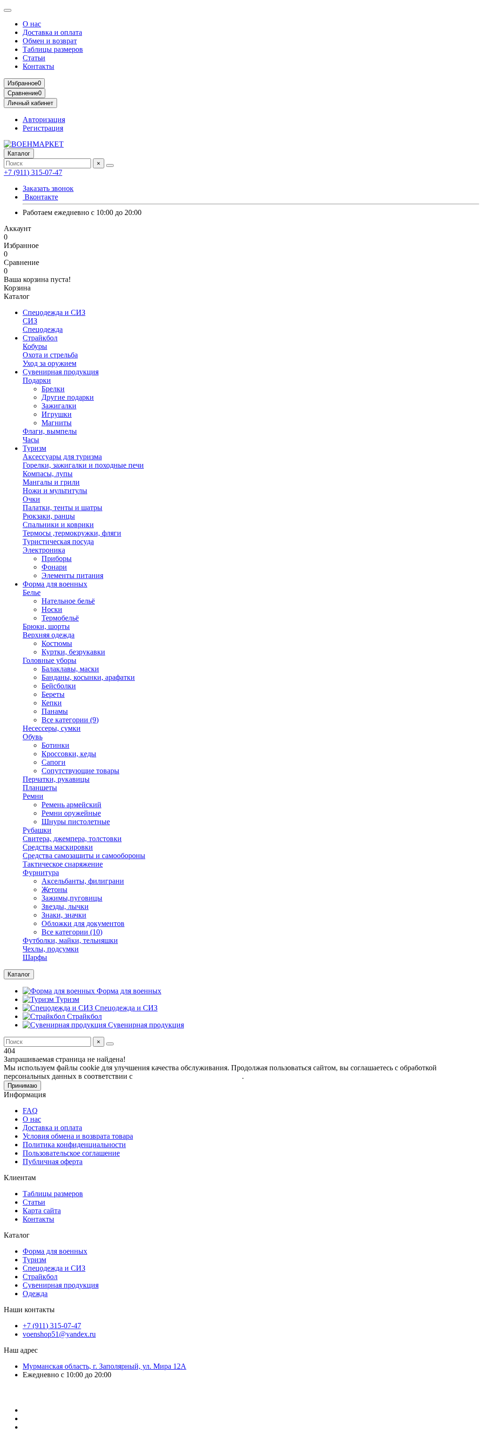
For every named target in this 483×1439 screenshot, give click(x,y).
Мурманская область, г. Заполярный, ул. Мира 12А (104, 1366)
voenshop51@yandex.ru (59, 1334)
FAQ (30, 1111)
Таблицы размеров (53, 49)
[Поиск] (110, 165)
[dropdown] (7, 10)
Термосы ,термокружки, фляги (72, 533)
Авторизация (44, 120)
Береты (53, 694)
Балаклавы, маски (70, 669)
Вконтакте (40, 197)
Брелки (53, 389)
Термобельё (60, 618)
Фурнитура (41, 872)
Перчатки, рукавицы (56, 779)
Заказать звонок (48, 188)
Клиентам (20, 1178)
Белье (32, 592)
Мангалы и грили (51, 482)
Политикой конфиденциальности (188, 1076)
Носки (52, 609)
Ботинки (55, 745)
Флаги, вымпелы (50, 431)
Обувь (32, 737)
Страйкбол (40, 338)
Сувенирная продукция (61, 372)
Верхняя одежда (49, 635)
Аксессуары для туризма (62, 457)
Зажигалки (59, 406)
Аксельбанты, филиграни (83, 881)
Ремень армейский (71, 805)
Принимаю (22, 1085)
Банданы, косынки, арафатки (88, 677)
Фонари (54, 567)
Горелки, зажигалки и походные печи (83, 465)
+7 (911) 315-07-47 (33, 172)
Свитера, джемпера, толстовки (72, 839)
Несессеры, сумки (52, 728)
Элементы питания (72, 575)
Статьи (34, 58)
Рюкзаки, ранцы (49, 516)
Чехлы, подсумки (51, 949)
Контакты (38, 66)
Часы (31, 440)
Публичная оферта (53, 1162)
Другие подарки (68, 397)
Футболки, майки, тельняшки (70, 940)
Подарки (37, 380)
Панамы (55, 711)
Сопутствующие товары (80, 771)
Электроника (44, 550)
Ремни (33, 796)
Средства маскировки (58, 847)
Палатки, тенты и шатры (62, 508)
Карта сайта (42, 1211)
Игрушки (57, 414)
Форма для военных (55, 584)
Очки (31, 499)
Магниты (57, 423)
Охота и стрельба (50, 355)
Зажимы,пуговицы (72, 898)
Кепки (52, 703)
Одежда (35, 1294)
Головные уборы (49, 660)
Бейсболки (59, 686)
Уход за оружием (49, 363)
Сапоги (54, 762)
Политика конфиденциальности (74, 1145)
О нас (32, 24)
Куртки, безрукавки (73, 652)
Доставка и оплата (52, 32)
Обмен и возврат (50, 41)
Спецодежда (43, 329)
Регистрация (43, 128)
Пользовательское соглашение (71, 1153)
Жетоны (54, 889)
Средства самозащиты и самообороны (84, 856)
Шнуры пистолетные (76, 822)
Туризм (34, 448)
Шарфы (35, 957)
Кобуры (35, 346)
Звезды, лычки (65, 906)
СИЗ (30, 321)
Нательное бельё (68, 601)
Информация (25, 1095)
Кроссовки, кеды (69, 754)
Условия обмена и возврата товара (78, 1136)
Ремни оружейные (71, 813)
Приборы (57, 558)
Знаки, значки (64, 915)
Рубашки (37, 830)
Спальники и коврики (58, 525)
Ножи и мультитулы (55, 491)
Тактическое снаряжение (63, 864)
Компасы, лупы (48, 474)
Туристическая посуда (58, 542)
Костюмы (57, 643)
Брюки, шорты (46, 626)
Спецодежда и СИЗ (54, 312)
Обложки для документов (83, 923)
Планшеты (40, 788)
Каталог (17, 1235)
